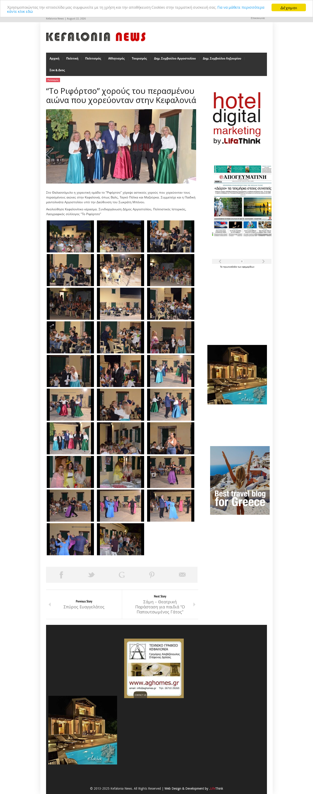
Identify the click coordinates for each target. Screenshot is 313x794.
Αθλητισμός (116, 58)
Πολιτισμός (93, 58)
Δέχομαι (288, 7)
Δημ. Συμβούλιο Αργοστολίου (175, 58)
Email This (182, 575)
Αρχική (54, 58)
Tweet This (91, 575)
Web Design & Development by (194, 788)
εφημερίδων (248, 267)
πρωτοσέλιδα (230, 267)
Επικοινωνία (258, 18)
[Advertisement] (236, 304)
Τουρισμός (139, 58)
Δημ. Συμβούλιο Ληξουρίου (222, 58)
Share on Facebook (61, 575)
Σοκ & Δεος (57, 70)
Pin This (152, 575)
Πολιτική (72, 58)
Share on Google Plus (122, 575)
